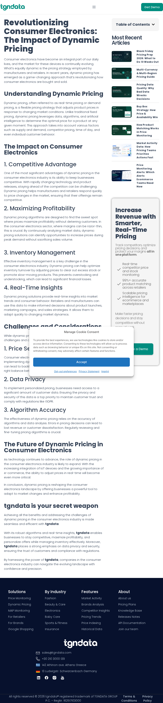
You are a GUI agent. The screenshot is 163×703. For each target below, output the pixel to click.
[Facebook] (46, 677)
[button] (153, 24)
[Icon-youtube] (62, 677)
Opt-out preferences (65, 371)
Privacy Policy (147, 698)
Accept (81, 362)
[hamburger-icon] (94, 7)
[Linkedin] (38, 677)
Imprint (105, 371)
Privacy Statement (89, 371)
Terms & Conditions (129, 698)
